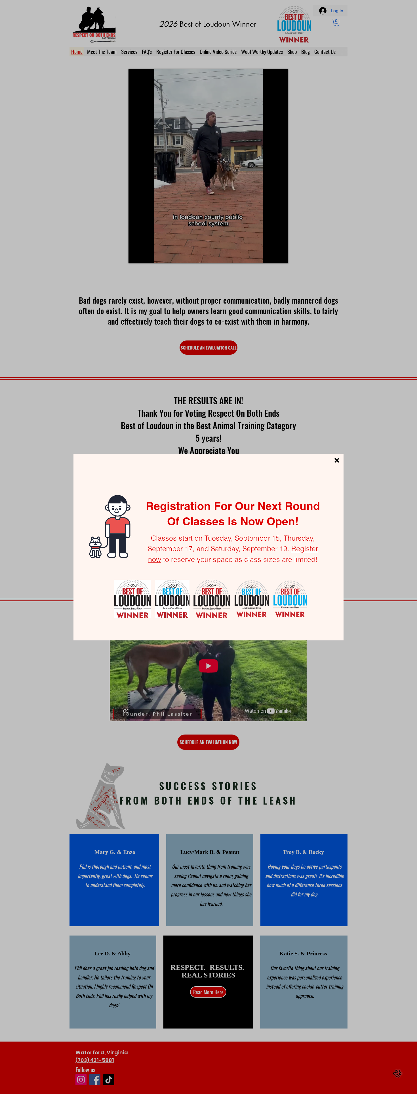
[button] (337, 460)
